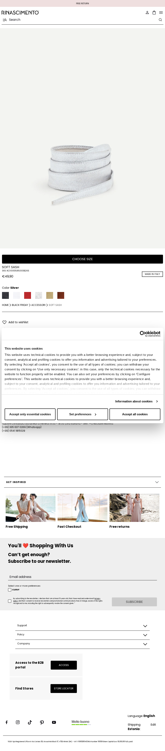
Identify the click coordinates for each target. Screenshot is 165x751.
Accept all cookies (135, 414)
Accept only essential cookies (30, 414)
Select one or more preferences (24, 585)
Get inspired (16, 482)
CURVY (15, 590)
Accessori (38, 305)
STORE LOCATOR (63, 688)
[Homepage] (41, 12)
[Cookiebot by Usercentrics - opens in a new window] (142, 334)
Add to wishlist (18, 322)
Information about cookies (134, 401)
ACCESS (64, 665)
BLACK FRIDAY (20, 305)
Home (5, 305)
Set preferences (80, 414)
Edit (153, 724)
